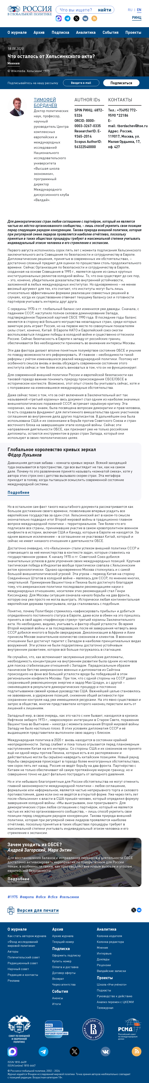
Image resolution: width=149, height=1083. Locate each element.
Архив (39, 32)
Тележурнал (105, 1008)
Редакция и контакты (23, 975)
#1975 (13, 897)
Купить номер (61, 961)
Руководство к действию (114, 996)
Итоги (56, 1004)
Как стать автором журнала (27, 936)
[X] (133, 910)
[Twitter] (76, 18)
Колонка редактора (110, 942)
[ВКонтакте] (139, 910)
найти (104, 9)
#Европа (27, 897)
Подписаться (121, 83)
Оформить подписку (66, 955)
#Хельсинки (69, 897)
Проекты (133, 32)
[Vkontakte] (85, 18)
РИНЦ (136, 17)
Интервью (104, 953)
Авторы (13, 951)
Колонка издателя (109, 936)
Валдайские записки (111, 971)
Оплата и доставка (65, 967)
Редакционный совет (23, 963)
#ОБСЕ (41, 897)
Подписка (60, 32)
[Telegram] (67, 18)
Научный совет (18, 969)
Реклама (13, 980)
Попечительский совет (24, 957)
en (139, 10)
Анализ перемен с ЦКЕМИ (115, 1002)
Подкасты (104, 990)
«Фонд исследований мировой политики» (23, 944)
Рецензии (104, 965)
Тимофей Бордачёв (45, 102)
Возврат (58, 979)
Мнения (14, 63)
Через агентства (63, 984)
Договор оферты (64, 973)
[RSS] (94, 18)
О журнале (17, 32)
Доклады (103, 959)
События (111, 32)
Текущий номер (63, 942)
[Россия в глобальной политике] (30, 10)
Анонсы (57, 998)
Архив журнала (62, 936)
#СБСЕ (53, 897)
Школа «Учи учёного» (112, 984)
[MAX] (59, 18)
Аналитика (86, 32)
